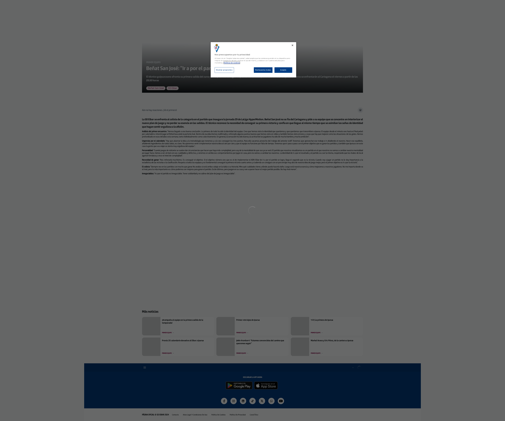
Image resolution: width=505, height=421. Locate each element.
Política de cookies (232, 63)
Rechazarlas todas (263, 70)
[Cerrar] (292, 45)
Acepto (283, 70)
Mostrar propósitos (224, 70)
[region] (253, 60)
